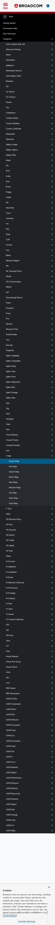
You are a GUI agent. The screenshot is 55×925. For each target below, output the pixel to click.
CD (7, 86)
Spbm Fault (10, 371)
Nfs (7, 266)
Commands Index (10, 28)
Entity (8, 176)
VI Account (10, 561)
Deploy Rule (11, 155)
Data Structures (9, 34)
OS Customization (13, 282)
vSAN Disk (10, 714)
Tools (8, 424)
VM (7, 630)
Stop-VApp (13, 503)
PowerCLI (10, 308)
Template (9, 419)
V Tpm (8, 509)
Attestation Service (14, 71)
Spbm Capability (12, 356)
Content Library (12, 118)
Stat (7, 403)
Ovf (7, 292)
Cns (7, 107)
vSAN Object (11, 772)
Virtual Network (12, 656)
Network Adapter (12, 261)
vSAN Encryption (13, 725)
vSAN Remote (12, 788)
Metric (8, 255)
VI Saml (9, 609)
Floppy (8, 192)
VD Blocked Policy (13, 519)
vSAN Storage (12, 815)
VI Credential (11, 572)
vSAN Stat (10, 809)
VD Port (9, 524)
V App (8, 456)
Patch (8, 303)
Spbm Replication (13, 382)
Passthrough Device (14, 298)
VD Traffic (10, 540)
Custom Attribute (13, 123)
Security (9, 345)
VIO (7, 625)
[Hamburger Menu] (5, 4)
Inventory (10, 218)
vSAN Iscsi (10, 762)
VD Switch (10, 535)
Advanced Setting (13, 49)
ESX (8, 171)
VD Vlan (9, 551)
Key (7, 229)
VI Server (10, 614)
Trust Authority (12, 435)
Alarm (8, 55)
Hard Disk (10, 208)
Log (7, 250)
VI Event (9, 577)
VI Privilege (10, 593)
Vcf (7, 646)
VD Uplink (10, 546)
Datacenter (10, 134)
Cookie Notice (9, 915)
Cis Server (10, 92)
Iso (7, 224)
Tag (7, 408)
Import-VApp (14, 472)
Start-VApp (13, 498)
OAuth (8, 276)
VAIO (8, 514)
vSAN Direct (11, 709)
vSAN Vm (10, 825)
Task (8, 414)
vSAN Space (11, 804)
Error (8, 181)
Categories (7, 39)
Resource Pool (12, 329)
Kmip (8, 234)
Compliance (11, 113)
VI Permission (11, 588)
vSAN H (9, 757)
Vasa (8, 641)
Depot (8, 160)
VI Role (9, 604)
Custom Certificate (13, 129)
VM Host (9, 635)
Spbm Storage (12, 392)
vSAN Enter (11, 730)
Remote (9, 324)
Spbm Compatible (13, 361)
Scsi (8, 340)
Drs (7, 165)
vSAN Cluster (11, 699)
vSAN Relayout (12, 783)
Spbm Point (11, 377)
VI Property (10, 598)
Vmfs (8, 672)
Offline (8, 287)
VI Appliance (11, 567)
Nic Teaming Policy (14, 271)
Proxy (8, 313)
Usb (7, 450)
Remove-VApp (15, 487)
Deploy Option (11, 150)
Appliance (10, 65)
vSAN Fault (10, 746)
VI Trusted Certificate (14, 619)
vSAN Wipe (10, 831)
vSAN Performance (14, 778)
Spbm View (10, 398)
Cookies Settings (26, 921)
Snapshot (10, 350)
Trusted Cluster (12, 440)
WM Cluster (11, 688)
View (8, 651)
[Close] (49, 887)
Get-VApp (13, 466)
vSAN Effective (12, 720)
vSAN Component (13, 704)
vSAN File (10, 751)
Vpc (7, 677)
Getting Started (9, 23)
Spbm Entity (11, 366)
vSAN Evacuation (13, 741)
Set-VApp (13, 493)
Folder (8, 197)
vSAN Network (12, 767)
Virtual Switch (11, 667)
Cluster (9, 102)
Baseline (9, 81)
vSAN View (10, 820)
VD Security (11, 530)
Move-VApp (13, 477)
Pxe (7, 319)
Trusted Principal (13, 445)
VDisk (8, 556)
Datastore (10, 139)
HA (7, 202)
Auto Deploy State (13, 76)
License (9, 245)
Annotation (10, 60)
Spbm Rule (10, 387)
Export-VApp (14, 461)
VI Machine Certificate (15, 583)
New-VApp (13, 482)
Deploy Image (11, 144)
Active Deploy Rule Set (15, 44)
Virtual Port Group (13, 662)
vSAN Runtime (12, 799)
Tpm (8, 429)
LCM (8, 239)
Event (8, 187)
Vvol (8, 683)
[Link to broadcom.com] (28, 6)
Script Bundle (11, 334)
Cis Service (10, 97)
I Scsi (8, 213)
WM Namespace (12, 693)
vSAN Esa (10, 735)
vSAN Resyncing (13, 794)
